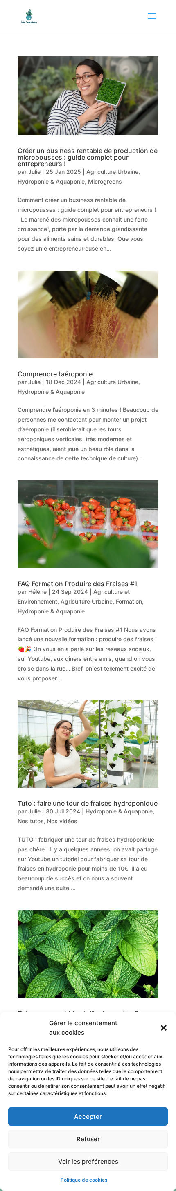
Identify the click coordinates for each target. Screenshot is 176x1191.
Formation (129, 601)
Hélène (37, 591)
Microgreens (105, 181)
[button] (164, 1028)
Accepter (88, 1116)
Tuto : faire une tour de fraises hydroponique (88, 803)
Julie (34, 171)
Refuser (88, 1139)
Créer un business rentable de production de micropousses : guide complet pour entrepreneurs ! (88, 157)
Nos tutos (31, 821)
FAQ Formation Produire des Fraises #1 (78, 584)
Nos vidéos (62, 821)
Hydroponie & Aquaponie (51, 181)
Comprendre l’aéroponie (55, 374)
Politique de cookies (84, 1180)
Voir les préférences (88, 1161)
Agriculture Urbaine (112, 171)
